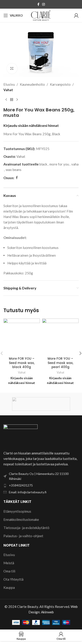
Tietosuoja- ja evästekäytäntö (26, 528)
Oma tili (9, 571)
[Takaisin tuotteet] (11, 100)
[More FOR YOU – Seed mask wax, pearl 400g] (60, 336)
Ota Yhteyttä (13, 579)
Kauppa (9, 587)
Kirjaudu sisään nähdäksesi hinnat (31, 125)
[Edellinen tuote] (6, 100)
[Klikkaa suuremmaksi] (12, 68)
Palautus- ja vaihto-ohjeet (23, 536)
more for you (59, 164)
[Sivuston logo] (41, 15)
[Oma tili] (76, 15)
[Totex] (41, 404)
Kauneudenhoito (32, 84)
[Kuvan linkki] (20, 434)
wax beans (13, 170)
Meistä (8, 563)
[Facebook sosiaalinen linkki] (38, 4)
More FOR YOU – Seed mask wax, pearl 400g (60, 362)
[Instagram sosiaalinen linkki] (43, 4)
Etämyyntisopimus (17, 511)
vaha (75, 164)
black (43, 164)
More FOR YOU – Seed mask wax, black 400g (22, 362)
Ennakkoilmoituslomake (21, 519)
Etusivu (9, 84)
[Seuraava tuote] (17, 100)
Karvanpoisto (60, 84)
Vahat (8, 90)
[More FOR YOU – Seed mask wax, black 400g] (21, 336)
